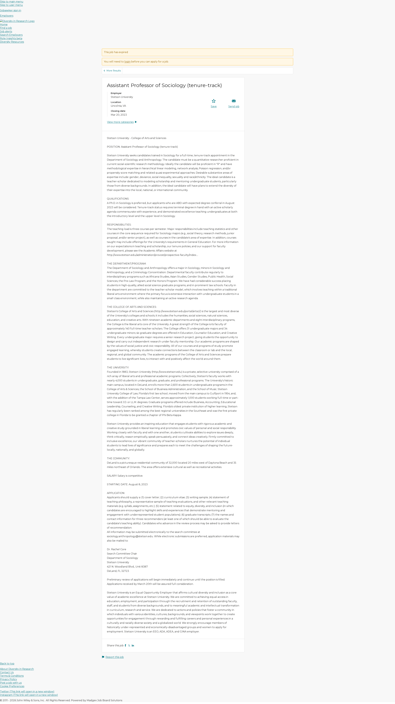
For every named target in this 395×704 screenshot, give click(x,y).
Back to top (7, 663)
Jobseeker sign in (10, 10)
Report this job (115, 657)
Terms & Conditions (12, 675)
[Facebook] (125, 645)
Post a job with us (11, 682)
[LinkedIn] (133, 645)
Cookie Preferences (12, 686)
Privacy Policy (8, 679)
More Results (113, 70)
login (127, 61)
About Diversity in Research (17, 669)
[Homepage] (17, 21)
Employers (6, 15)
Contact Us (7, 672)
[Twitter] (129, 645)
